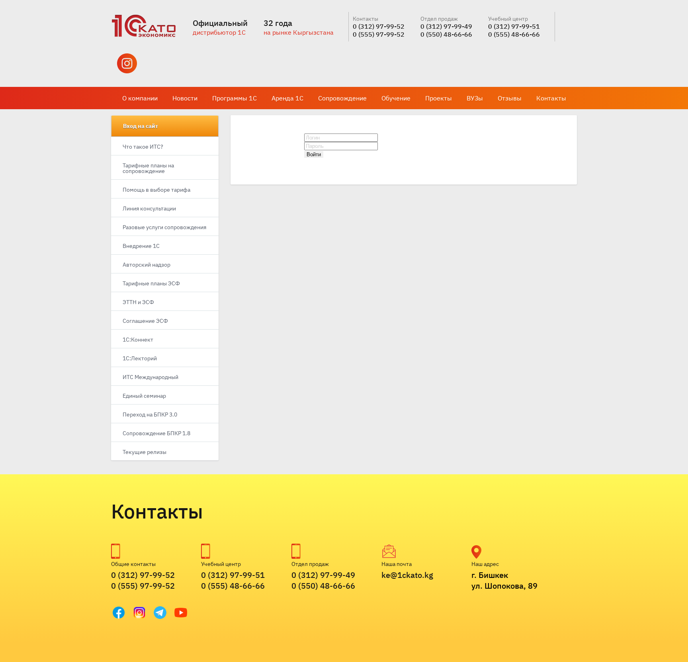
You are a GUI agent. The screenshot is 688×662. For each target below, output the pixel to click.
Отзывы (510, 98)
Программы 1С (234, 98)
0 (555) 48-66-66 (514, 34)
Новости (184, 98)
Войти (314, 154)
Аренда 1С (287, 98)
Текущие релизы (144, 452)
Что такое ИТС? (143, 146)
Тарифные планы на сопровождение (148, 168)
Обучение (395, 98)
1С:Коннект (138, 339)
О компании (140, 98)
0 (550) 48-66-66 (446, 34)
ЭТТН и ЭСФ (138, 302)
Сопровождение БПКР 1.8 (156, 433)
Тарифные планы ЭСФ (151, 283)
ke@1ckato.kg (407, 575)
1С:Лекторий (140, 358)
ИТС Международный (150, 377)
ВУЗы (475, 98)
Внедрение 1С (141, 245)
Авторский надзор (146, 264)
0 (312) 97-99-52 (379, 26)
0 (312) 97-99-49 (446, 26)
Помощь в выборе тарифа (156, 189)
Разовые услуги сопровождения (164, 227)
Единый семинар (144, 395)
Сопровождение (342, 98)
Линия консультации (149, 208)
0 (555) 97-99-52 (379, 34)
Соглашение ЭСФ (145, 320)
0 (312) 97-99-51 (514, 26)
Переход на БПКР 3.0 (150, 414)
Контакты (551, 98)
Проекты (438, 98)
